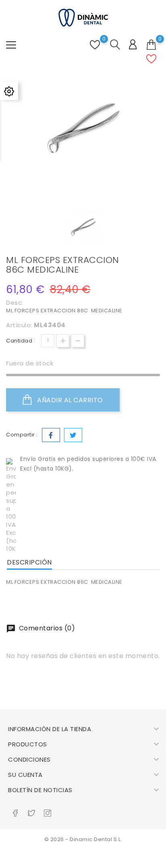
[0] (151, 45)
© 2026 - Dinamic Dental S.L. (83, 839)
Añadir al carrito (69, 400)
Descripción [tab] (29, 562)
